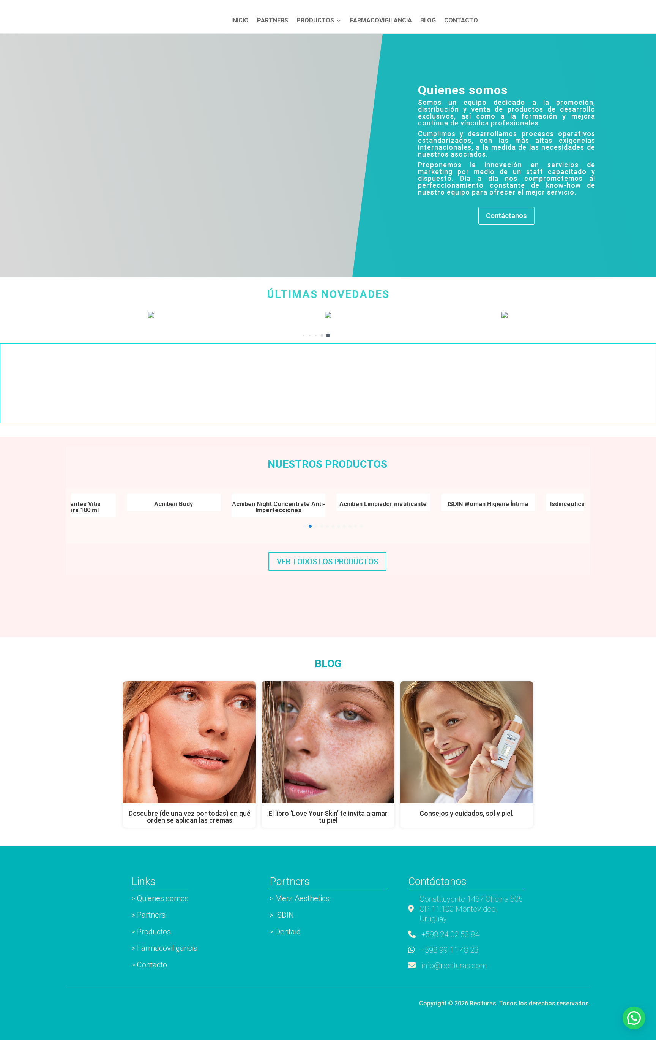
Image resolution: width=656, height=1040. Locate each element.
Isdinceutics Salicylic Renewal (570, 504)
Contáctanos (506, 215)
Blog (428, 21)
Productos (315, 21)
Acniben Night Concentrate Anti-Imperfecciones (256, 507)
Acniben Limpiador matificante (361, 504)
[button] (328, 335)
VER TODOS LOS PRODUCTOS (327, 561)
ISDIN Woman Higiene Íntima (466, 504)
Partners (272, 21)
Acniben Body (151, 504)
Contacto (461, 21)
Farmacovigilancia (381, 21)
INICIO (240, 21)
